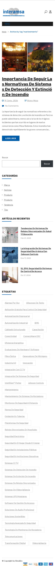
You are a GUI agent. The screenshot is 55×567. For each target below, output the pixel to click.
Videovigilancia (39, 543)
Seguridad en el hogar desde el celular (22, 443)
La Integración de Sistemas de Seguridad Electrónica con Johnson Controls (36, 251)
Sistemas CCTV (11, 463)
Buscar (5, 157)
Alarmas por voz (12, 303)
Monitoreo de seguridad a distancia (21, 403)
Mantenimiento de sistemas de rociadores (24, 396)
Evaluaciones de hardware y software (22, 349)
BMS (37, 323)
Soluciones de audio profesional (19, 510)
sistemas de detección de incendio (20, 469)
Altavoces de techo (35, 303)
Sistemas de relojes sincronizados (20, 483)
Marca (7, 185)
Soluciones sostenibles (15, 516)
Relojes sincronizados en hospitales (21, 429)
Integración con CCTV (15, 369)
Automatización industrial (16, 323)
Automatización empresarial (17, 316)
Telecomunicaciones (14, 536)
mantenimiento (11, 389)
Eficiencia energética (14, 343)
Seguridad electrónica (14, 436)
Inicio (4, 32)
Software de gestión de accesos (19, 503)
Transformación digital (15, 543)
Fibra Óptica (10, 356)
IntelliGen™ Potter (13, 383)
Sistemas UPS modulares (16, 496)
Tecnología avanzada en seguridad (20, 523)
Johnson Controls (36, 383)
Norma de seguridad (14, 409)
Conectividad (11, 336)
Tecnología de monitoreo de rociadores (23, 530)
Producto (8, 195)
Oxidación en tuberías (15, 416)
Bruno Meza (32, 100)
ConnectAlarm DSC (31, 336)
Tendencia (8, 205)
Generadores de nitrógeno (35, 356)
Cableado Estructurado (15, 329)
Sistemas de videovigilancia (17, 489)
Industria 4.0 (10, 363)
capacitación (38, 329)
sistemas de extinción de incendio (20, 476)
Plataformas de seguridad (16, 423)
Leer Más (10, 138)
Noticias (7, 190)
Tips (6, 210)
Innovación (28, 363)
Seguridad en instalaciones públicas (21, 449)
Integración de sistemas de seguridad (22, 376)
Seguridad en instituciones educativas (22, 456)
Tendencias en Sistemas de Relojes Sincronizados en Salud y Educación (36, 231)
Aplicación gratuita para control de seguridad (25, 309)
